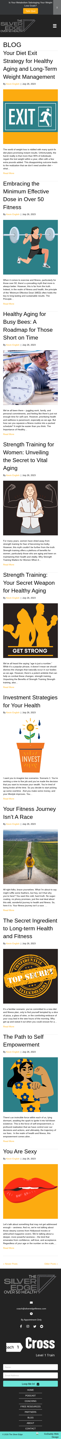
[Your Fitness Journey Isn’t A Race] (30, 856)
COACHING (30, 1401)
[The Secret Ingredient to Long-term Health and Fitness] (30, 976)
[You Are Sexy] (30, 1191)
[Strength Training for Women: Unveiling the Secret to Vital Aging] (30, 508)
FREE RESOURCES (30, 1406)
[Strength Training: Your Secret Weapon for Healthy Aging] (30, 630)
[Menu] (55, 26)
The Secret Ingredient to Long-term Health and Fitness (30, 928)
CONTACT (30, 1428)
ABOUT (30, 1423)
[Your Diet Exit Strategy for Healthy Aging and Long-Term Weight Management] (30, 116)
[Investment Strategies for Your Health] (30, 745)
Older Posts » (51, 1264)
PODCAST (30, 1395)
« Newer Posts (10, 1264)
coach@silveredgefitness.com (31, 1308)
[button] (21, 1326)
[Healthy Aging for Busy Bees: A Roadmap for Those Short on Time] (30, 377)
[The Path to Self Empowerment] (30, 1084)
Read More (8, 173)
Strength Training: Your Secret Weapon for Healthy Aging (29, 583)
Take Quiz (31, 11)
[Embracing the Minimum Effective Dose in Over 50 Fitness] (30, 247)
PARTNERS (30, 1412)
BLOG (31, 1417)
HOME (30, 1390)
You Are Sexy (20, 1151)
